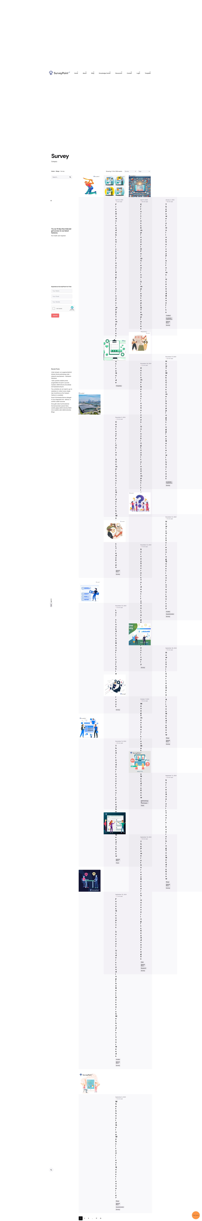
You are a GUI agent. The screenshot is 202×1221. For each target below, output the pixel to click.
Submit (55, 315)
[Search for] (61, 177)
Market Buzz (168, 322)
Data (142, 962)
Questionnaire (170, 614)
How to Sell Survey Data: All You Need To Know (166, 693)
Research (143, 968)
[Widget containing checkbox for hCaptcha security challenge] (63, 308)
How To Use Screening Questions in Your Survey (166, 565)
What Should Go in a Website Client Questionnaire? (116, 1149)
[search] (70, 177)
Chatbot (168, 315)
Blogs (167, 738)
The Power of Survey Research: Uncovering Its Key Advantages (141, 900)
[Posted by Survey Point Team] (90, 186)
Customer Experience (169, 318)
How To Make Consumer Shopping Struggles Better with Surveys (166, 420)
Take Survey (196, 1215)
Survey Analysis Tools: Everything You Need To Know (166, 829)
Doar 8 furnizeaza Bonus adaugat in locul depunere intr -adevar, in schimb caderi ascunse (61, 399)
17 (96, 1218)
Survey (168, 325)
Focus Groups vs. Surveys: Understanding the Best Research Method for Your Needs (116, 977)
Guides (168, 611)
